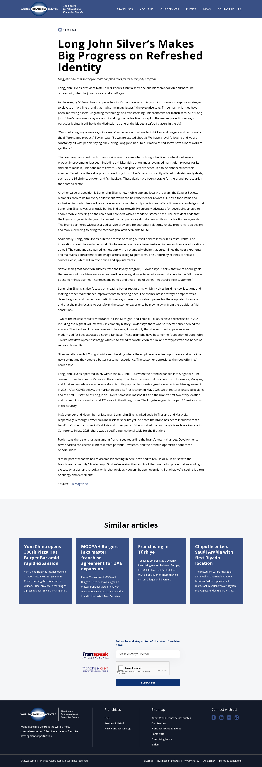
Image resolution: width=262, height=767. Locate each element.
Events (191, 9)
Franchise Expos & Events (166, 728)
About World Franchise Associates (171, 718)
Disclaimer (209, 760)
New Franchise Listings (117, 728)
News (207, 9)
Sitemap (148, 760)
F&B (107, 718)
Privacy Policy (191, 760)
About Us (146, 9)
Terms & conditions (230, 760)
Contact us (226, 9)
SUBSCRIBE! (148, 682)
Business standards (168, 760)
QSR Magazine (78, 484)
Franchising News (161, 739)
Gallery (155, 744)
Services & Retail (114, 723)
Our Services (169, 9)
